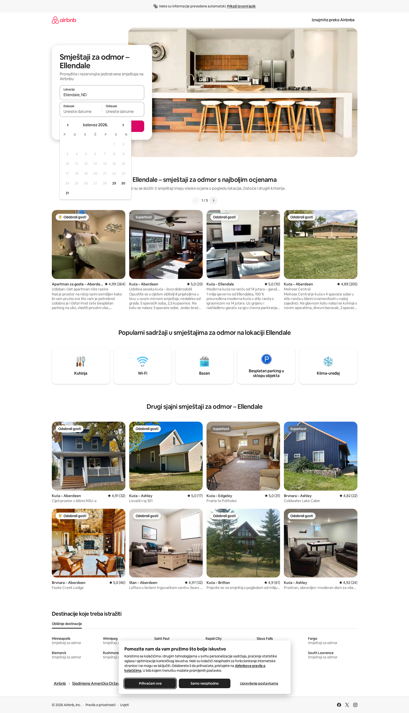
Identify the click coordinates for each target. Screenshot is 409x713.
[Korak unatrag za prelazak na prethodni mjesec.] (68, 125)
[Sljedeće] (213, 200)
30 (123, 183)
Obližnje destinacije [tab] (67, 624)
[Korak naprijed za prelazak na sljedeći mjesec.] (123, 125)
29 (114, 183)
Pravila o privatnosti (100, 705)
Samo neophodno (205, 683)
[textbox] (81, 111)
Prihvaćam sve (150, 683)
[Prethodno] (196, 200)
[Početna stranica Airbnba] (64, 19)
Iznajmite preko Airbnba (333, 19)
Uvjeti (124, 705)
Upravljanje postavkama (259, 683)
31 (67, 193)
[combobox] (102, 95)
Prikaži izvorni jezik (241, 6)
